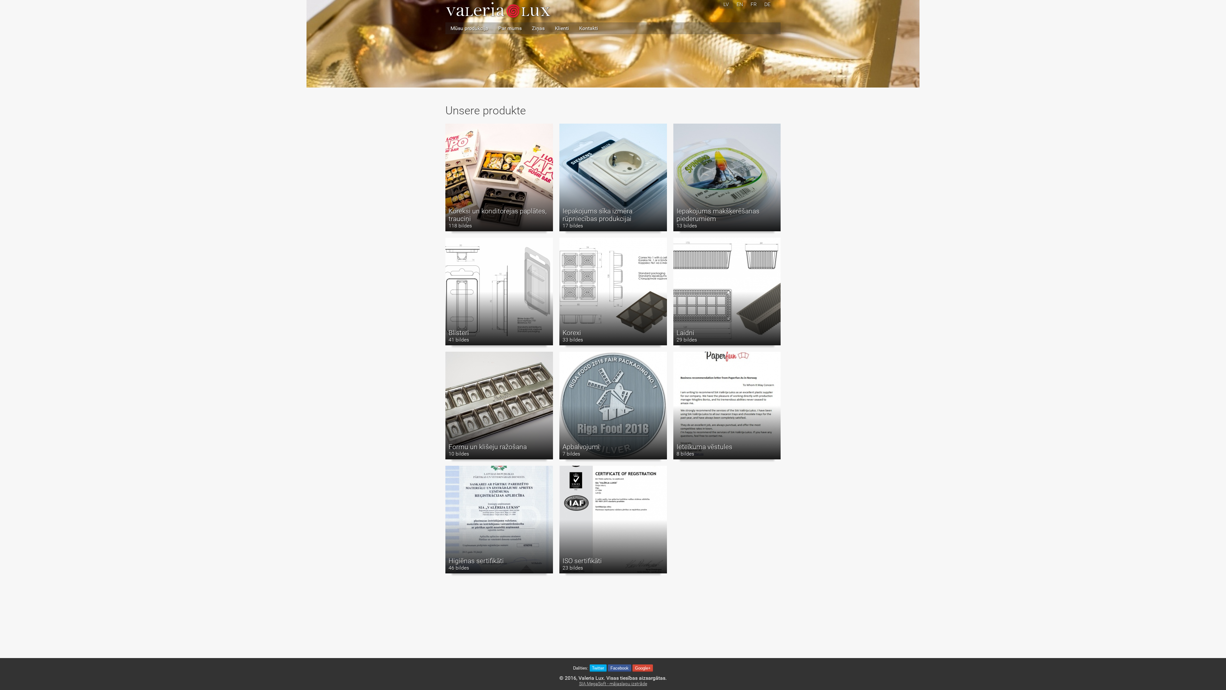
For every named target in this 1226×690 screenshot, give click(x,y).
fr (754, 4)
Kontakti (588, 28)
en (740, 4)
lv (726, 4)
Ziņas (538, 28)
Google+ (643, 668)
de (767, 4)
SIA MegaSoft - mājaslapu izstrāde (613, 683)
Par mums (510, 28)
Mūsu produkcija (469, 28)
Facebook (619, 668)
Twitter (598, 668)
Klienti (562, 28)
